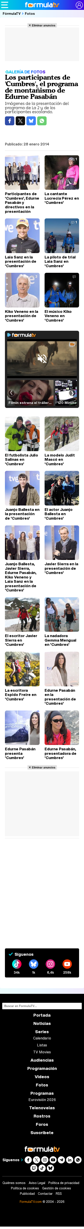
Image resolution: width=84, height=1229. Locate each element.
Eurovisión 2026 (42, 1099)
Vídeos (42, 1076)
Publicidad (27, 1193)
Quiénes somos (14, 1182)
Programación (42, 1068)
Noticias (42, 1023)
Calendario (42, 1038)
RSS (59, 1193)
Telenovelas (42, 1107)
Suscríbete (42, 1132)
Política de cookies (25, 1188)
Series (42, 1031)
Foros (42, 1124)
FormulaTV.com (31, 1201)
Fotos (30, 13)
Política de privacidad (63, 1182)
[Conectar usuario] (79, 5)
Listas (42, 1045)
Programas (42, 1093)
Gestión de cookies (56, 1188)
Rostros (42, 1116)
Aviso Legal (37, 1182)
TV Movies (42, 1052)
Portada (42, 1015)
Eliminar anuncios (43, 25)
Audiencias (42, 1060)
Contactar (45, 1193)
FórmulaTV (12, 13)
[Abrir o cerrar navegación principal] (4, 5)
